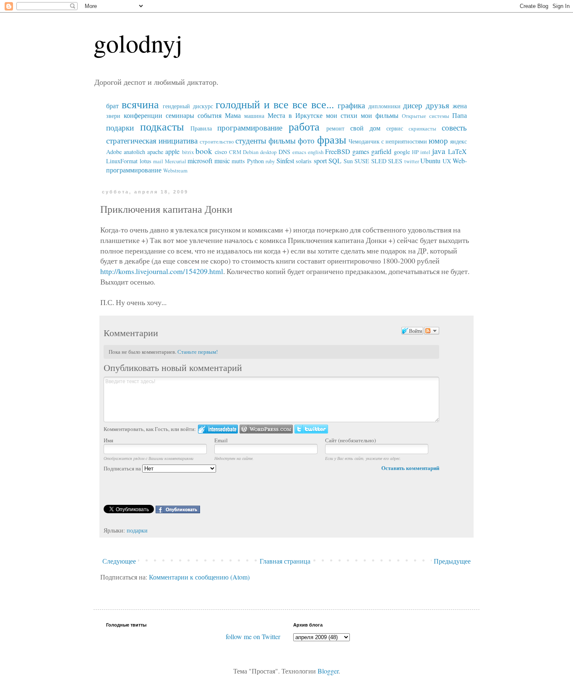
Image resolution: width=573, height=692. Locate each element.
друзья (437, 105)
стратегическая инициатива (152, 140)
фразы (331, 139)
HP (415, 152)
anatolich (134, 152)
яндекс (458, 141)
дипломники (384, 106)
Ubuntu (430, 160)
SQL (334, 160)
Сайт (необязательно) (350, 440)
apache (155, 152)
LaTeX (457, 151)
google (402, 152)
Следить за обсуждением (431, 330)
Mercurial (175, 161)
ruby (270, 161)
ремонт (335, 128)
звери (113, 116)
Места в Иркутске (295, 115)
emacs (299, 152)
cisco (221, 152)
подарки (120, 127)
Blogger (328, 670)
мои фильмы (379, 115)
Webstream (175, 170)
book (203, 151)
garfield (381, 151)
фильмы (282, 140)
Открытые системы (425, 116)
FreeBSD (337, 151)
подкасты (162, 126)
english (315, 152)
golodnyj (138, 43)
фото (306, 140)
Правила (201, 128)
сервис (394, 128)
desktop (268, 152)
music (222, 160)
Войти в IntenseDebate (218, 429)
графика (351, 105)
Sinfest (285, 160)
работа (304, 126)
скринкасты (422, 128)
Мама (233, 115)
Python (255, 161)
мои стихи (341, 115)
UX (447, 161)
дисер (412, 105)
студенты (250, 140)
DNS (284, 152)
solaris (304, 161)
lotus (145, 161)
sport (320, 160)
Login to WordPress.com (266, 429)
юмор (438, 140)
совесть (454, 127)
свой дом (365, 127)
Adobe (114, 152)
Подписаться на (123, 468)
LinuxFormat (122, 161)
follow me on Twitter (253, 636)
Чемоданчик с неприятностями (388, 141)
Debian (250, 152)
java (438, 151)
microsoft (200, 160)
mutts (238, 161)
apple (172, 151)
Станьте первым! (197, 351)
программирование (249, 127)
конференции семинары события (172, 115)
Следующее (119, 560)
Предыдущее (452, 560)
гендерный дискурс (188, 106)
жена (460, 105)
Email (221, 440)
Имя (108, 440)
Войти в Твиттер (311, 429)
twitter (411, 161)
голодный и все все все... (274, 104)
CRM (235, 152)
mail (158, 161)
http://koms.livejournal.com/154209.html (161, 271)
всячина (140, 104)
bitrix (188, 152)
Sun (348, 161)
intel (425, 152)
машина (254, 116)
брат (112, 105)
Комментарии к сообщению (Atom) (199, 576)
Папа (459, 115)
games (360, 151)
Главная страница (285, 560)
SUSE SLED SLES (378, 161)
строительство (217, 141)
